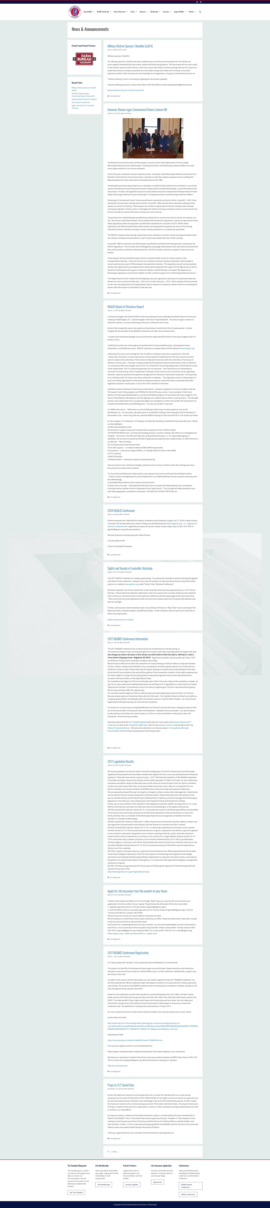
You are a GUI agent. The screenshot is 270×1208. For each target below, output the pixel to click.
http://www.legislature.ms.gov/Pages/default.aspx (128, 871)
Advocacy (142, 11)
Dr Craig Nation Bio (177, 728)
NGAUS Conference (188, 1194)
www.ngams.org (131, 584)
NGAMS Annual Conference (186, 1185)
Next (116, 1151)
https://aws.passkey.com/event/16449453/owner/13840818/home (135, 1040)
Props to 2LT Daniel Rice (121, 1085)
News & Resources (120, 11)
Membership (154, 11)
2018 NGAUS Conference (121, 510)
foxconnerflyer (114, 731)
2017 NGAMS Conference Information (128, 638)
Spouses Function (166, 725)
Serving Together (131, 1184)
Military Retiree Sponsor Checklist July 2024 (126, 90)
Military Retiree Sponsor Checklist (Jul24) (130, 46)
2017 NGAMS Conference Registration (128, 952)
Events (133, 11)
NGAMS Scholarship (103, 11)
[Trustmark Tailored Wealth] (84, 58)
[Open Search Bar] (200, 11)
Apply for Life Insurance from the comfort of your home (137, 891)
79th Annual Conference (118, 1066)
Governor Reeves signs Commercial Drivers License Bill (137, 109)
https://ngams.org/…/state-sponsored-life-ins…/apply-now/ (132, 933)
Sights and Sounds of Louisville (120, 619)
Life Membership (104, 1184)
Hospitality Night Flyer (138, 725)
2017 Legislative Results (121, 761)
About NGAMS (88, 11)
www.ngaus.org (187, 348)
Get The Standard (76, 1192)
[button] (94, 11)
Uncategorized (115, 96)
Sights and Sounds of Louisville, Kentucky (130, 568)
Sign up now (157, 1182)
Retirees (191, 11)
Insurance (166, 11)
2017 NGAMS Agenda (137, 722)
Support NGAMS (179, 11)
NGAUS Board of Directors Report (126, 306)
